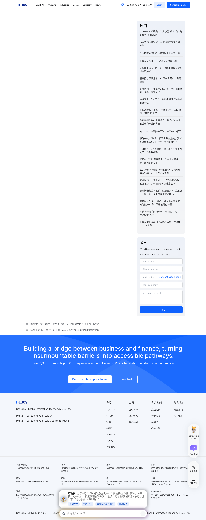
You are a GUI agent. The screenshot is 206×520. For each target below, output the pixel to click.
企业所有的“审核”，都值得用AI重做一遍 (160, 53)
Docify (109, 440)
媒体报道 (155, 428)
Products (52, 5)
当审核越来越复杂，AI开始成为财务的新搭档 (160, 44)
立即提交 (161, 310)
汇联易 (109, 415)
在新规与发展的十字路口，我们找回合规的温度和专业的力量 (160, 122)
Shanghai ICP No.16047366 (31, 513)
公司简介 (133, 409)
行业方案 (155, 415)
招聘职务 (178, 415)
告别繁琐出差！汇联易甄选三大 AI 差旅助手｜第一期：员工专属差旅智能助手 (161, 192)
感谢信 (154, 422)
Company (87, 5)
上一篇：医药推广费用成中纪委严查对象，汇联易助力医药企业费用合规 (60, 323)
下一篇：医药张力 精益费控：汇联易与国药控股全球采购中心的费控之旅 (60, 329)
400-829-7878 (132, 5)
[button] (193, 450)
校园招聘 (178, 409)
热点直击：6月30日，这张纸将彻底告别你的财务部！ (161, 101)
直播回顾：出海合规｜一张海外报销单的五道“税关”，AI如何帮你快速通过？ (160, 182)
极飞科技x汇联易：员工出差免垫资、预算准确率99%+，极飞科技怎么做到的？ (161, 140)
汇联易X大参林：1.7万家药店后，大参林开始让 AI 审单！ (161, 224)
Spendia (110, 434)
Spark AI (40, 5)
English (146, 5)
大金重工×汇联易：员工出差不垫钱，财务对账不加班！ (161, 70)
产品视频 (110, 446)
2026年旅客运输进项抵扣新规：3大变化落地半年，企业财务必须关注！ (160, 171)
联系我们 (133, 422)
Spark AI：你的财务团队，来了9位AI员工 (160, 131)
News (98, 5)
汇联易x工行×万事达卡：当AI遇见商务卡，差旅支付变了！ (159, 161)
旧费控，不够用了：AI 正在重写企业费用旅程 (160, 80)
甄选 (108, 422)
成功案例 (155, 409)
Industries (64, 5)
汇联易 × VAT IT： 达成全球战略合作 (158, 61)
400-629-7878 (33, 420)
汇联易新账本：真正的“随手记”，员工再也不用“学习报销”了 (161, 111)
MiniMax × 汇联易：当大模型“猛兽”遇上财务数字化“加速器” (161, 33)
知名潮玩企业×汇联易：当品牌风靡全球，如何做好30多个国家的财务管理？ (161, 203)
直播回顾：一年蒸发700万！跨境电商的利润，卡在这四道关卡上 (161, 91)
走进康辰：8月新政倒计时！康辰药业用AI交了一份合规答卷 (161, 151)
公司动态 (133, 415)
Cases (76, 5)
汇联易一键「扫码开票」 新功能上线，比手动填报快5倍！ (160, 213)
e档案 (109, 428)
